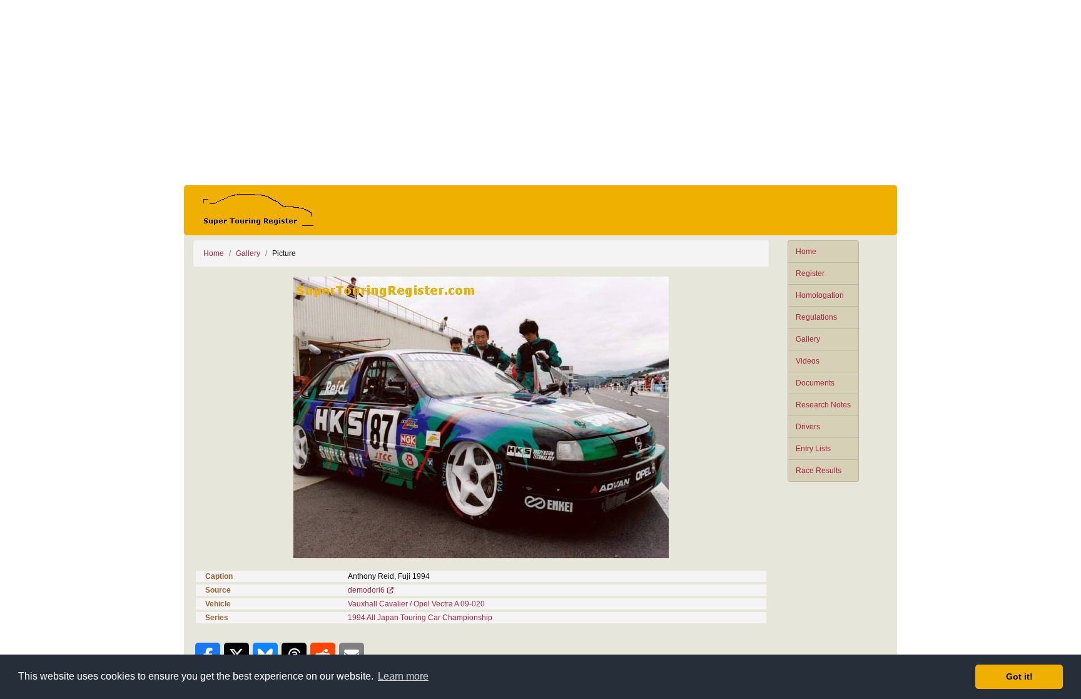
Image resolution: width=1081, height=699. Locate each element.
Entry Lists (813, 448)
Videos (808, 361)
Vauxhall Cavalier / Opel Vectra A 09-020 (416, 604)
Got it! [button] (1019, 676)
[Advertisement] (540, 92)
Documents (815, 383)
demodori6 (366, 590)
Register (810, 273)
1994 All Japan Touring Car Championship (420, 617)
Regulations (816, 317)
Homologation (820, 295)
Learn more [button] (403, 676)
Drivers (808, 426)
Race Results (818, 470)
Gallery (808, 339)
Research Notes (823, 405)
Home (806, 251)
